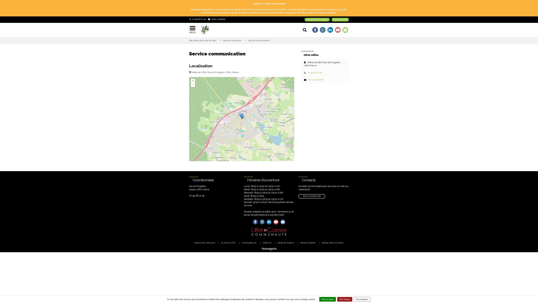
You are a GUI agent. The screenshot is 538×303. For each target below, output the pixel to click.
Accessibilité (249, 243)
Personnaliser (362, 299)
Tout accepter (327, 299)
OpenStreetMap (290, 160)
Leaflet (282, 160)
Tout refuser (344, 299)
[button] (242, 116)
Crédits (267, 243)
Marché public (286, 243)
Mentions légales (205, 243)
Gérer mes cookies (332, 243)
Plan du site (228, 243)
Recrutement (308, 243)
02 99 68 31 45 (315, 72)
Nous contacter (316, 79)
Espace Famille (340, 20)
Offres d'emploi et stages (317, 20)
